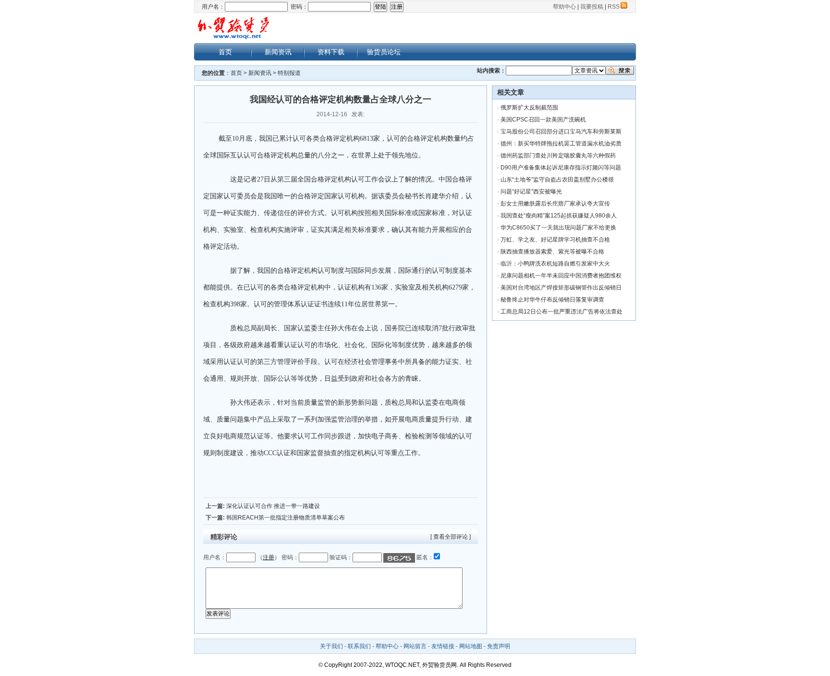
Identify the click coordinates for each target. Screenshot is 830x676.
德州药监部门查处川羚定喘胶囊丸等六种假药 (558, 155)
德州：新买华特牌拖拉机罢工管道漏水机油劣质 (561, 143)
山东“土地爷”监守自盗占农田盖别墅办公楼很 (557, 179)
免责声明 (498, 646)
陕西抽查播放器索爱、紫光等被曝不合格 (552, 251)
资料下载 (330, 52)
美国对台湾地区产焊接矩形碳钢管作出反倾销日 (561, 287)
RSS (614, 6)
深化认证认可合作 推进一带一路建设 (273, 506)
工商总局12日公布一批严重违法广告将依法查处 (561, 311)
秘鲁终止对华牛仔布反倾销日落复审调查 (552, 299)
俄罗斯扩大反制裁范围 (529, 107)
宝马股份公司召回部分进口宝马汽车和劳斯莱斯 (561, 131)
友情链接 (442, 646)
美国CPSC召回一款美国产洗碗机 (543, 119)
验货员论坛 (384, 52)
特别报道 (289, 73)
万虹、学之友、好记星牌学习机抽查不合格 (555, 239)
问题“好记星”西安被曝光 (531, 191)
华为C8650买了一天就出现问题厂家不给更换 (558, 227)
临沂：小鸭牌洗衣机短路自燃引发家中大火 (555, 263)
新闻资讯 (278, 52)
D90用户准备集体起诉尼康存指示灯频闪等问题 (560, 167)
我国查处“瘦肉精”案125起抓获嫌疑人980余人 (558, 215)
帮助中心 (564, 6)
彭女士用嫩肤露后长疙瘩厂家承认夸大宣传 (555, 203)
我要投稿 (591, 6)
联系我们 (359, 646)
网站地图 (470, 646)
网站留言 (415, 646)
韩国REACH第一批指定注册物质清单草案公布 (285, 517)
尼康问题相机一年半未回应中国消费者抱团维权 (561, 275)
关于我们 (331, 646)
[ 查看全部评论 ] (450, 536)
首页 (225, 52)
